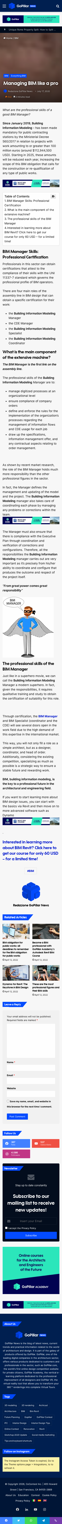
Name (11, 1062)
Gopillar (28, 1417)
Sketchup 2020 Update (15, 1435)
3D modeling (10, 1405)
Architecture (10, 1411)
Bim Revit (34, 1411)
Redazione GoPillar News (20, 91)
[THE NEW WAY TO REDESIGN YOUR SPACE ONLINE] (31, 19)
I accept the (14, 1228)
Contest (35, 1495)
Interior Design (20, 1423)
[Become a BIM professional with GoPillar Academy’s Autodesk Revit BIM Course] (45, 931)
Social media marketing (43, 1435)
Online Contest (11, 1429)
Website (11, 1088)
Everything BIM (18, 75)
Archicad (43, 1405)
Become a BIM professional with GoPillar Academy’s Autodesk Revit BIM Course (43, 949)
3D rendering (28, 1405)
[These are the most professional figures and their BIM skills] (45, 973)
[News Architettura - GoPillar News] (22, 5)
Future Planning (12, 1417)
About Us (11, 1495)
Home (9, 38)
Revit (41, 1429)
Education (23, 1495)
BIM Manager (48, 716)
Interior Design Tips (40, 1423)
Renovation (29, 1429)
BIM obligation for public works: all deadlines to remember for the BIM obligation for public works (16, 949)
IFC (6, 1423)
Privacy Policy (29, 1228)
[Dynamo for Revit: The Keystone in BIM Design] (16, 973)
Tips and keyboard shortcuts (18, 1440)
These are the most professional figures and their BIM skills (45, 987)
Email (11, 1075)
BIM (16, 38)
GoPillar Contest (44, 1417)
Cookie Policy (49, 1495)
